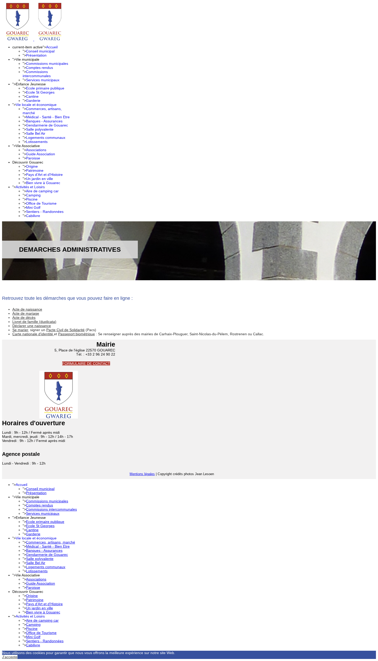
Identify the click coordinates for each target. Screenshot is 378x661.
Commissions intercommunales (37, 74)
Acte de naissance (27, 309)
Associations (36, 150)
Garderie (33, 100)
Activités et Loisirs (30, 187)
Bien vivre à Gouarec (43, 183)
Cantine (32, 96)
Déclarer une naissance (31, 326)
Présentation (36, 55)
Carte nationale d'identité (33, 334)
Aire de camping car (42, 191)
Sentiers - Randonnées (45, 212)
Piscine (32, 199)
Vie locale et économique (36, 105)
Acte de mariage (25, 313)
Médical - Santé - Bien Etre (48, 117)
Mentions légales (142, 474)
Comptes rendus (39, 68)
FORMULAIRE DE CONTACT (86, 363)
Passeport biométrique (76, 334)
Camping (33, 195)
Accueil (52, 47)
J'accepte (9, 657)
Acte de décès (23, 317)
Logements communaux (45, 137)
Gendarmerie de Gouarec (47, 125)
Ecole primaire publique (45, 88)
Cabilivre (33, 216)
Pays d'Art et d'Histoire (44, 175)
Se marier (20, 330)
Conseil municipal (40, 51)
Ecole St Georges (40, 92)
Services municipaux (42, 80)
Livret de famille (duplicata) (34, 322)
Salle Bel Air (35, 133)
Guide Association (40, 154)
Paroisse (33, 158)
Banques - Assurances (44, 121)
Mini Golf (33, 207)
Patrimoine (34, 170)
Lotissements (37, 142)
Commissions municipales (47, 63)
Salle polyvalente (39, 129)
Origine (32, 166)
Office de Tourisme (41, 203)
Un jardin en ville (39, 179)
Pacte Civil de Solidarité (65, 330)
